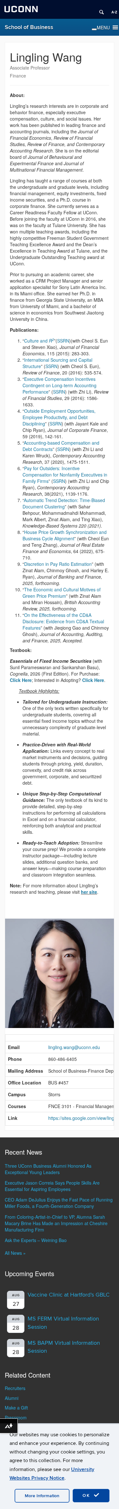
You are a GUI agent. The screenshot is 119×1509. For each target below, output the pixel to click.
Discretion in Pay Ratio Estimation (58, 564)
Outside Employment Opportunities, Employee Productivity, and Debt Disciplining (59, 417)
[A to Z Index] (112, 9)
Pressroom (16, 1417)
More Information (42, 1495)
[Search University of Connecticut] (99, 9)
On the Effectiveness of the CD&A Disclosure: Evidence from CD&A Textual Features (63, 621)
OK (87, 1495)
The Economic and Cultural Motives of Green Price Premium (62, 592)
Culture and (39, 340)
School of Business (29, 27)
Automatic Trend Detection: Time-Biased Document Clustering (64, 503)
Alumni (11, 1398)
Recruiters (15, 1388)
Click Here (93, 680)
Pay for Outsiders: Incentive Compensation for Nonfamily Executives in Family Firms (65, 474)
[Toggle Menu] (94, 29)
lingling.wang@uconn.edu (74, 1047)
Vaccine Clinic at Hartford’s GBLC (68, 1294)
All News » (15, 1253)
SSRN (63, 340)
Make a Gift (16, 1407)
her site (89, 892)
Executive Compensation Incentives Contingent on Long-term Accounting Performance (59, 385)
